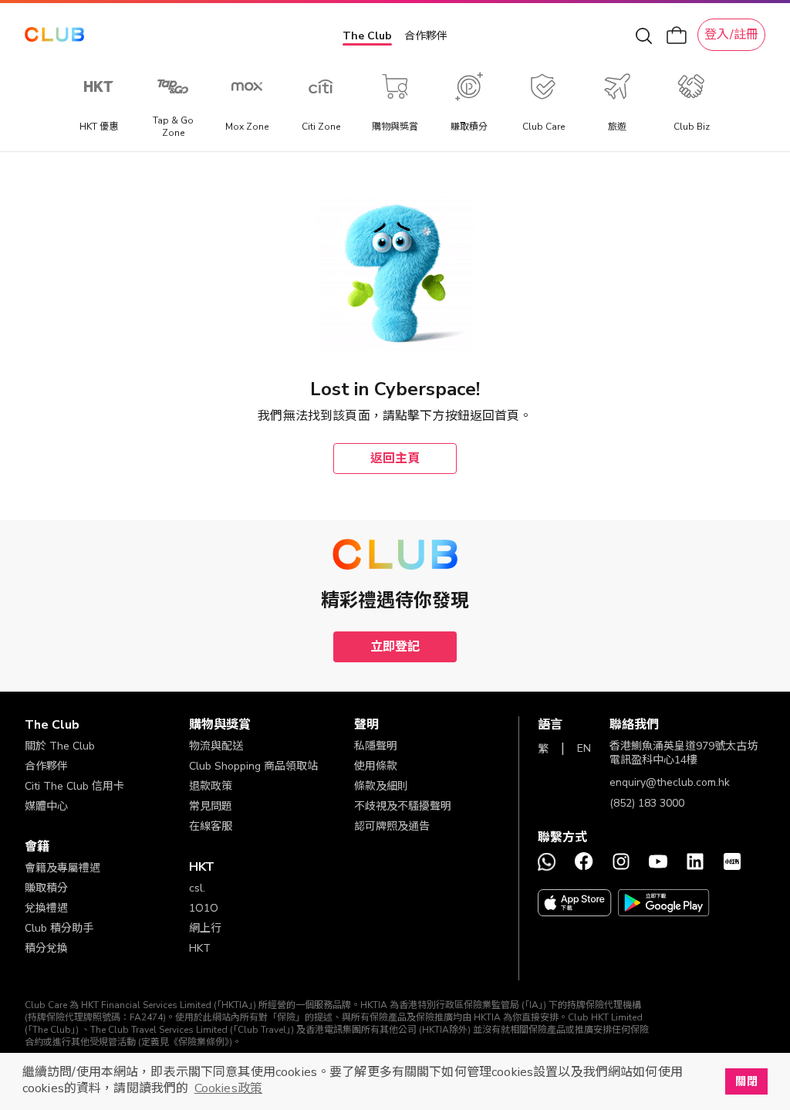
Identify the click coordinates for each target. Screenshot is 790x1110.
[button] (107, 724)
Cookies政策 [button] (228, 1088)
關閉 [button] (746, 1081)
